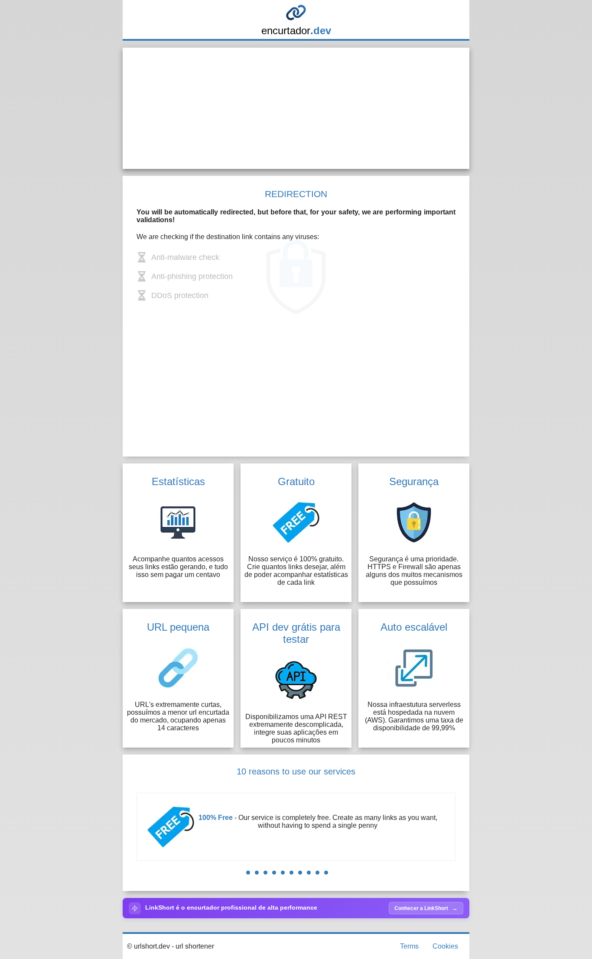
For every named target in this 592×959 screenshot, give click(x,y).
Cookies (445, 946)
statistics (366, 825)
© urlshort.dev (148, 946)
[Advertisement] (296, 108)
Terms (409, 946)
